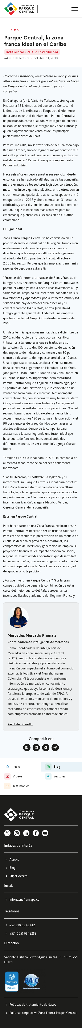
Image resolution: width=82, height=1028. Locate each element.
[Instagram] (17, 833)
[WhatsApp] (45, 747)
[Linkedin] (26, 833)
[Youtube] (45, 833)
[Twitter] (7, 833)
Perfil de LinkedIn (20, 724)
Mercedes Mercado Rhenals (32, 635)
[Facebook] (26, 747)
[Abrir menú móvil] (74, 9)
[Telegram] (55, 747)
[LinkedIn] (36, 747)
